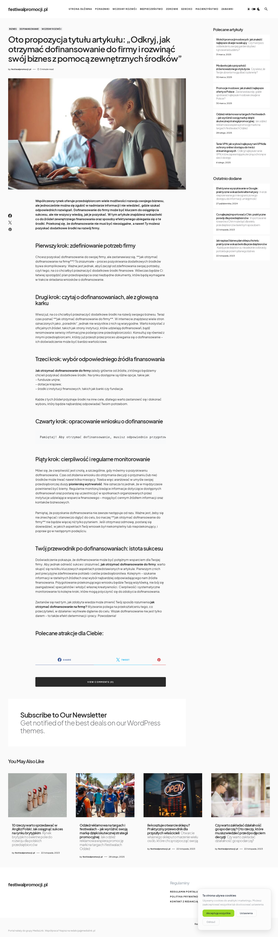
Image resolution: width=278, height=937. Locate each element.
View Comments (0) (100, 682)
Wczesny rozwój (51, 29)
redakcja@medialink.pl (82, 930)
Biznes (12, 29)
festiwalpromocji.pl (27, 9)
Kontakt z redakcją (184, 901)
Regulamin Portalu (184, 891)
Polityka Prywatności (186, 896)
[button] (253, 9)
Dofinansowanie (29, 29)
